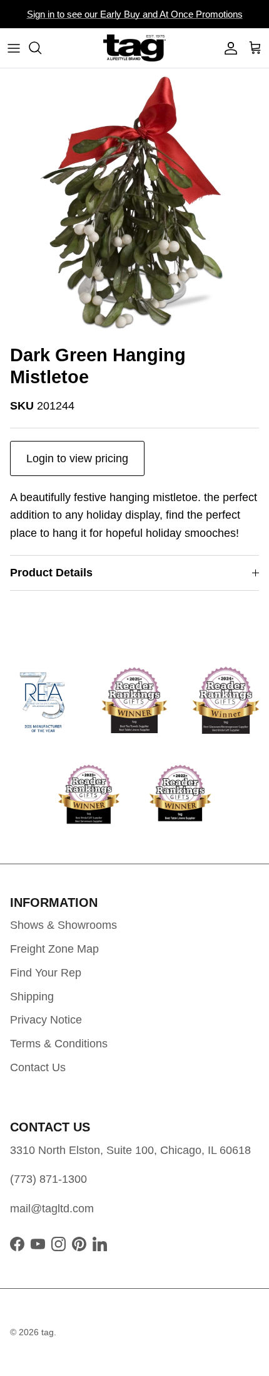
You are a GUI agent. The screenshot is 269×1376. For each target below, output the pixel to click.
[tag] (134, 47)
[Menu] (14, 47)
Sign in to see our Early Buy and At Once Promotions (135, 14)
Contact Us (38, 1067)
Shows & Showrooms (63, 925)
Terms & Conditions (59, 1043)
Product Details (51, 572)
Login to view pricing (77, 458)
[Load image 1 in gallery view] (134, 203)
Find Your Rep (45, 972)
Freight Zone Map (54, 949)
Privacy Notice (46, 1019)
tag (47, 1332)
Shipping (32, 996)
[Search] (41, 47)
